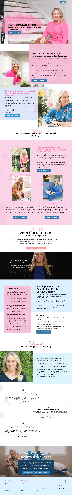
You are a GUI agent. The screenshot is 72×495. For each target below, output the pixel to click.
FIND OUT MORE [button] (12, 115)
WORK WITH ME (25, 480)
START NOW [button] (63, 2)
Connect (38, 483)
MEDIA (39, 2)
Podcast (23, 485)
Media (22, 483)
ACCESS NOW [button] (14, 32)
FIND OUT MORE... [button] (39, 80)
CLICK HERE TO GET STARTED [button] (36, 248)
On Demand (23, 488)
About (6, 483)
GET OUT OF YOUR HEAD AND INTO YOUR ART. (44, 241)
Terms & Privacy (40, 488)
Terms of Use (40, 490)
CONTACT (53, 2)
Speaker (7, 490)
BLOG (49, 2)
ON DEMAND (44, 2)
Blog (22, 490)
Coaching (7, 485)
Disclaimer (39, 485)
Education (7, 488)
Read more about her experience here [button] (36, 472)
